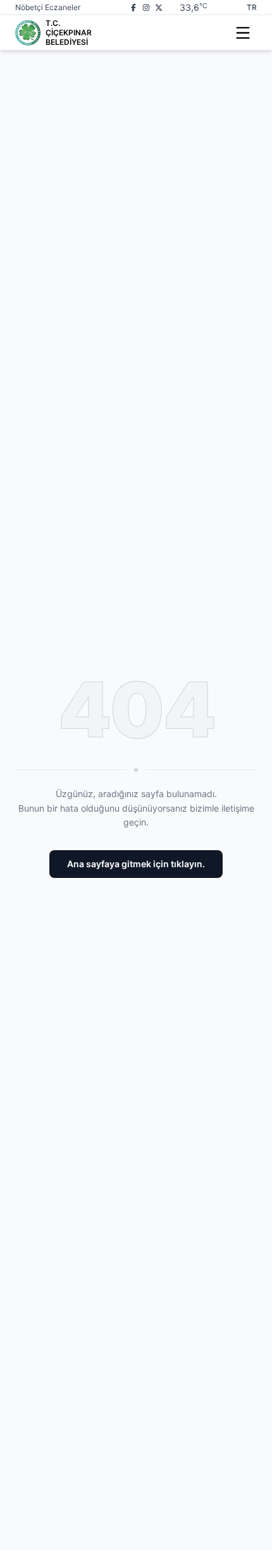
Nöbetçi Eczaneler (47, 7)
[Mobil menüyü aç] (243, 33)
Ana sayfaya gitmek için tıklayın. (136, 863)
